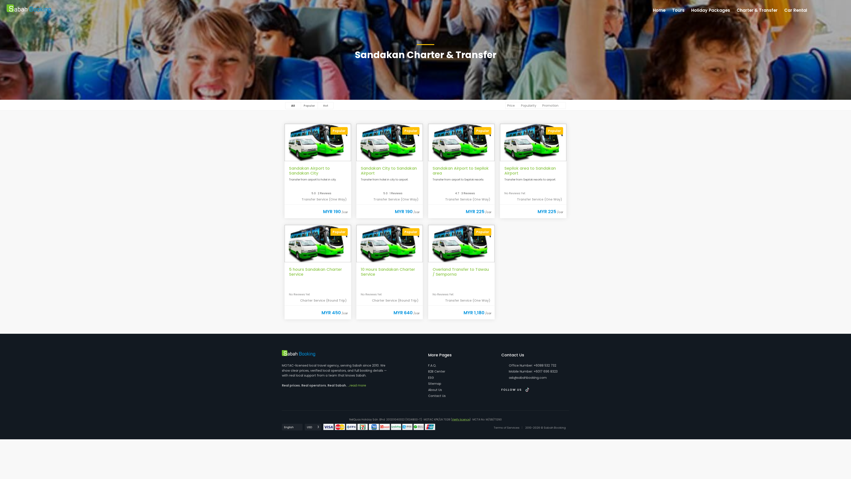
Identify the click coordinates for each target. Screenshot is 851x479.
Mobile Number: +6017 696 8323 (533, 371)
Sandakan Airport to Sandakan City (309, 170)
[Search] (838, 9)
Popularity (529, 105)
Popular (309, 106)
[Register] (829, 9)
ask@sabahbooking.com (528, 377)
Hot (325, 106)
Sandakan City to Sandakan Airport (389, 170)
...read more (357, 385)
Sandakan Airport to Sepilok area (461, 170)
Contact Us (437, 396)
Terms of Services (506, 428)
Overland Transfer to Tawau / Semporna (461, 272)
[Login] (820, 9)
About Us (435, 390)
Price (511, 105)
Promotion (550, 105)
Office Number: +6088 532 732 (532, 365)
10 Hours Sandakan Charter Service (388, 272)
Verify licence (461, 419)
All (293, 106)
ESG (431, 377)
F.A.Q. (432, 365)
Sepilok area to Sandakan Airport (530, 170)
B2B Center (436, 371)
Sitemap (434, 383)
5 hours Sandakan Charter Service (315, 272)
